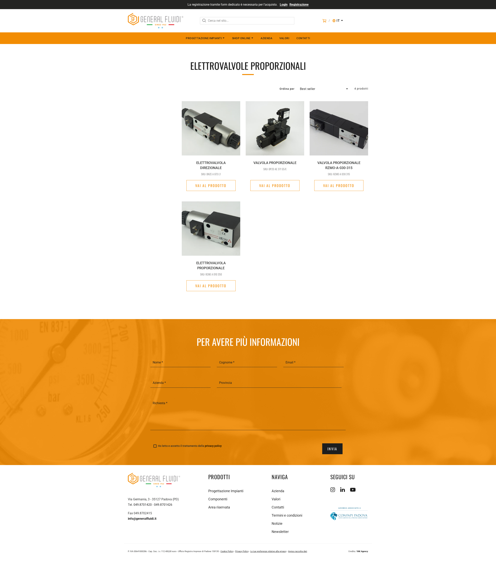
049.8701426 (163, 505)
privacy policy (213, 445)
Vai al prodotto (210, 185)
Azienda (266, 38)
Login (284, 4)
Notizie (277, 523)
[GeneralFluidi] (155, 20)
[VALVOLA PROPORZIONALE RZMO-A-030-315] (339, 128)
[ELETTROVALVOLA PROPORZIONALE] (211, 221)
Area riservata (219, 507)
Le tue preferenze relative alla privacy (268, 551)
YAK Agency (362, 551)
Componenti (217, 499)
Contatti (303, 38)
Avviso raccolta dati (297, 551)
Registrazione (299, 4)
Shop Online (241, 38)
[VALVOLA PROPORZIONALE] (275, 128)
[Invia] (204, 21)
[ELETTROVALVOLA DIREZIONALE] (211, 128)
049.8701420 (142, 505)
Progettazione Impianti (204, 38)
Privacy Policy (242, 551)
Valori (284, 38)
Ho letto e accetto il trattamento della (190, 445)
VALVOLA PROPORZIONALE (274, 163)
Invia (332, 448)
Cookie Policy (226, 551)
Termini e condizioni (287, 515)
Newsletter (280, 532)
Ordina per (287, 88)
